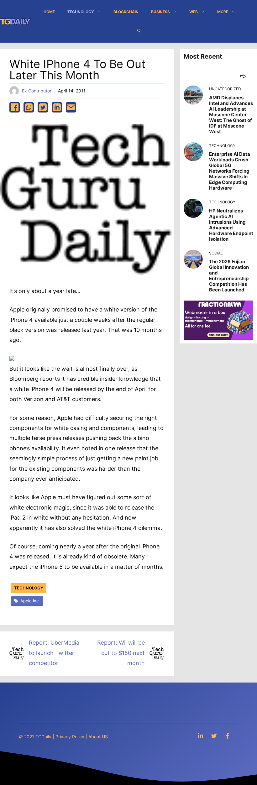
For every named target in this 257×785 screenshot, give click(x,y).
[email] (71, 107)
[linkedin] (57, 107)
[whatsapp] (29, 107)
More (222, 11)
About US (98, 736)
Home (49, 11)
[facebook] (14, 107)
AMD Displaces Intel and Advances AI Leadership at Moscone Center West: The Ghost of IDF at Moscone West (231, 114)
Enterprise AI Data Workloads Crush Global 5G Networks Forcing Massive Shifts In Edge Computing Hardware (229, 171)
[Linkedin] (200, 736)
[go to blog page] (243, 76)
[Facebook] (227, 736)
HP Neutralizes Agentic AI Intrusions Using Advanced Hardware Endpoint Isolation (231, 225)
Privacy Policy (69, 736)
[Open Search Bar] (139, 30)
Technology (80, 11)
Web (193, 11)
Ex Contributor (36, 90)
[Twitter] (214, 736)
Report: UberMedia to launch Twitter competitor (54, 652)
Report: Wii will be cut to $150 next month (121, 652)
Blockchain (126, 11)
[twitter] (43, 107)
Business (160, 11)
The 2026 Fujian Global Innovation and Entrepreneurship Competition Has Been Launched (229, 276)
